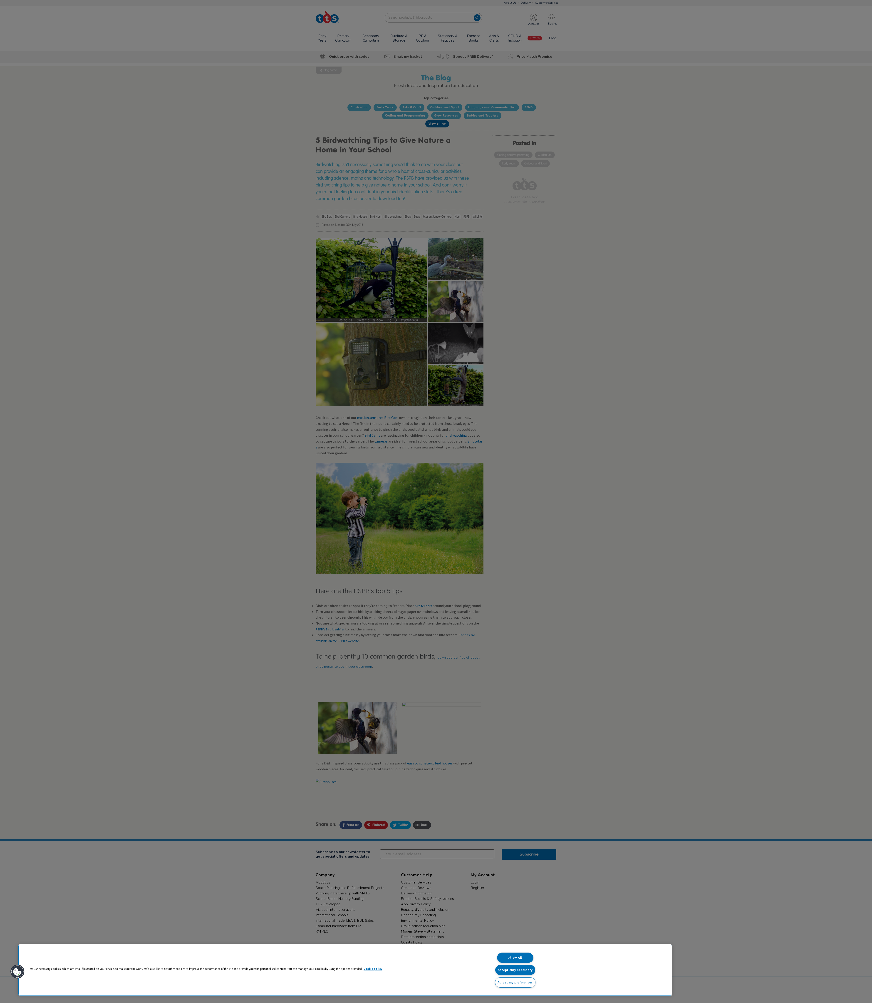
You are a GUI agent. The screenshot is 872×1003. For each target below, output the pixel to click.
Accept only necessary (515, 970)
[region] (345, 970)
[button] (17, 971)
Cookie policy (373, 969)
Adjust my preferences (515, 982)
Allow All (515, 958)
